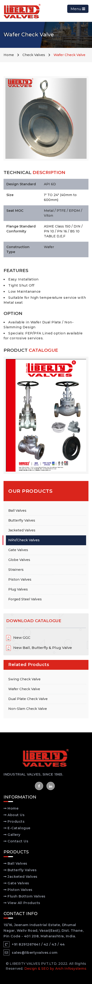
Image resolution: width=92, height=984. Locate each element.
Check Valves (33, 55)
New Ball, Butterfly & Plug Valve (42, 647)
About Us (16, 815)
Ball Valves (17, 510)
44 (62, 944)
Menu (76, 9)
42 (46, 944)
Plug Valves (18, 589)
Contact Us (18, 841)
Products (16, 821)
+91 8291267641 (26, 944)
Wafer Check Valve (24, 689)
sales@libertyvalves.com (35, 952)
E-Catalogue (18, 828)
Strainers (16, 570)
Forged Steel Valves (25, 599)
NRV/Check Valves (24, 540)
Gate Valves (18, 550)
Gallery (14, 835)
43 (54, 944)
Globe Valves (19, 560)
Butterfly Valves (21, 520)
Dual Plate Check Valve (28, 699)
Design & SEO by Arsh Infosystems (55, 968)
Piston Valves (19, 579)
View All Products (23, 903)
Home (9, 55)
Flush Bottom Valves (26, 896)
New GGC (21, 637)
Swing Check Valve (24, 679)
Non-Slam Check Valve (27, 709)
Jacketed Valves (21, 530)
